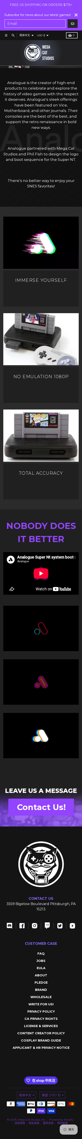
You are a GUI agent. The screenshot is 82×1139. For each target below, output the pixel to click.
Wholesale (41, 997)
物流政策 (62, 1123)
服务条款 (48, 1123)
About (41, 975)
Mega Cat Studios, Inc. (32, 1119)
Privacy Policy (41, 1011)
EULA (41, 968)
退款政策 (20, 1123)
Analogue (16, 83)
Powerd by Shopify (61, 1119)
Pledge (41, 982)
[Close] (76, 15)
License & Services (41, 1026)
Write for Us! (41, 1004)
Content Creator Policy (41, 1033)
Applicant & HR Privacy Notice (41, 1048)
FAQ (41, 954)
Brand (41, 990)
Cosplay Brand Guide (41, 1040)
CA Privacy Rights (41, 1019)
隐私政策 (34, 1123)
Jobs (41, 961)
